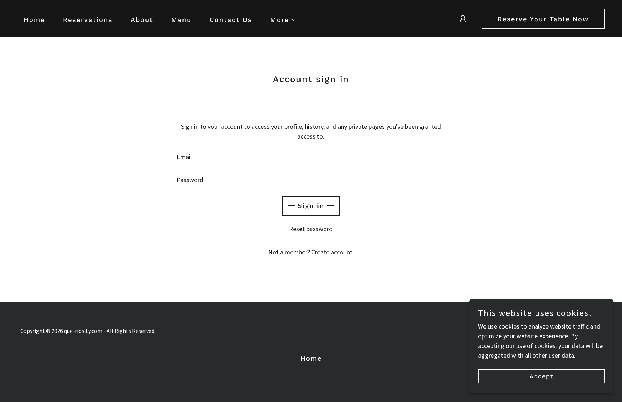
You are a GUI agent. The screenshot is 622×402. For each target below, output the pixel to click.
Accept (541, 376)
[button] (280, 19)
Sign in (311, 205)
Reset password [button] (311, 229)
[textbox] (311, 157)
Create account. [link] (332, 252)
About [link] (142, 19)
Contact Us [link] (230, 19)
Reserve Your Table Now (543, 19)
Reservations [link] (88, 19)
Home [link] (34, 19)
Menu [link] (181, 19)
